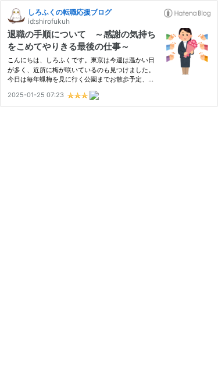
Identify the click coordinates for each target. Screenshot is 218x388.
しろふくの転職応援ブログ (70, 12)
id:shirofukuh (49, 21)
